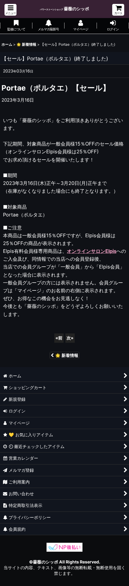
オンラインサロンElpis (91, 251)
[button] (10, 10)
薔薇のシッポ (64, 8)
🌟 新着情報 (66, 355)
